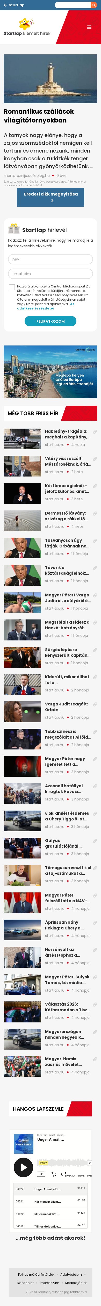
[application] (50, 371)
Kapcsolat (25, 1283)
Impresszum (49, 1283)
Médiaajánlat (76, 1283)
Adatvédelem (71, 1274)
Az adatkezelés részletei (45, 306)
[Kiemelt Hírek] (30, 27)
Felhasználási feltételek (36, 1274)
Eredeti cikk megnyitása (51, 194)
